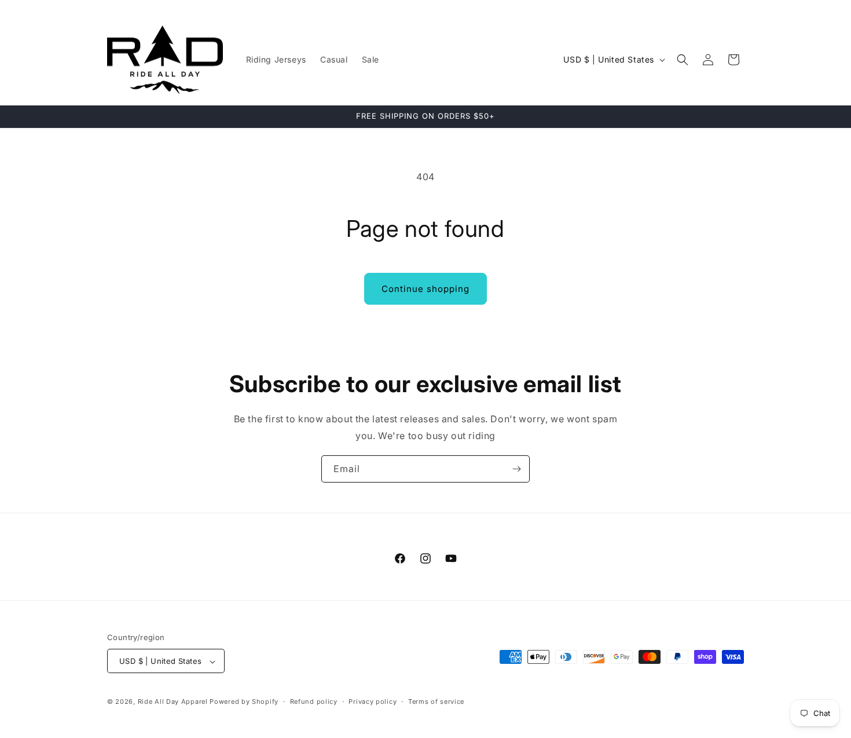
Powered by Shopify (244, 702)
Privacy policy (373, 701)
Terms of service (436, 701)
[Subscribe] (516, 469)
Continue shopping (425, 288)
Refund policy (314, 701)
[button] (682, 59)
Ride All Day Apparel (173, 702)
